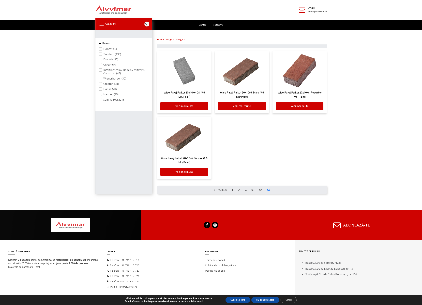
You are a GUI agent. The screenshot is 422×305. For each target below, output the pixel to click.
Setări (289, 299)
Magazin (170, 39)
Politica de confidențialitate (221, 265)
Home (160, 39)
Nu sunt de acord (265, 299)
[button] (124, 49)
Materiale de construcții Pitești (24, 266)
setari (200, 301)
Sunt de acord (237, 299)
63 (252, 190)
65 (268, 190)
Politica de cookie (215, 270)
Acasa (202, 24)
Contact (218, 24)
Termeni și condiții (215, 260)
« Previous (220, 190)
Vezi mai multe (184, 106)
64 (260, 190)
